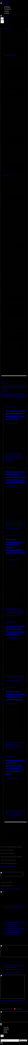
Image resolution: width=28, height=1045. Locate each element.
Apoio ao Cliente (6, 879)
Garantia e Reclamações (8, 860)
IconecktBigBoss (9, 55)
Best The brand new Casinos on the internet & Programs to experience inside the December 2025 (15, 477)
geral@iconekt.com (7, 885)
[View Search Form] (2, 18)
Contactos (7, 9)
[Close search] (2, 1036)
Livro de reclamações (7, 853)
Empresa (7, 7)
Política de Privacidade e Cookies (11, 846)
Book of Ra (5, 175)
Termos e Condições (7, 850)
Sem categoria (10, 406)
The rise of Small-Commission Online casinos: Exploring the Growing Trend (13, 394)
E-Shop (6, 13)
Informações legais (7, 843)
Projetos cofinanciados (8, 866)
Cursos (6, 11)
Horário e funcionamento (9, 825)
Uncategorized (7, 28)
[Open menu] (2, 21)
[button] (14, 825)
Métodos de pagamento (8, 863)
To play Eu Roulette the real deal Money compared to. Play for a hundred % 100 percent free (13, 386)
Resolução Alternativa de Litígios (11, 856)
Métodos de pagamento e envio (11, 869)
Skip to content (5, 1)
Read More (14, 457)
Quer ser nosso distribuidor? (10, 889)
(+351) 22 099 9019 (6, 882)
